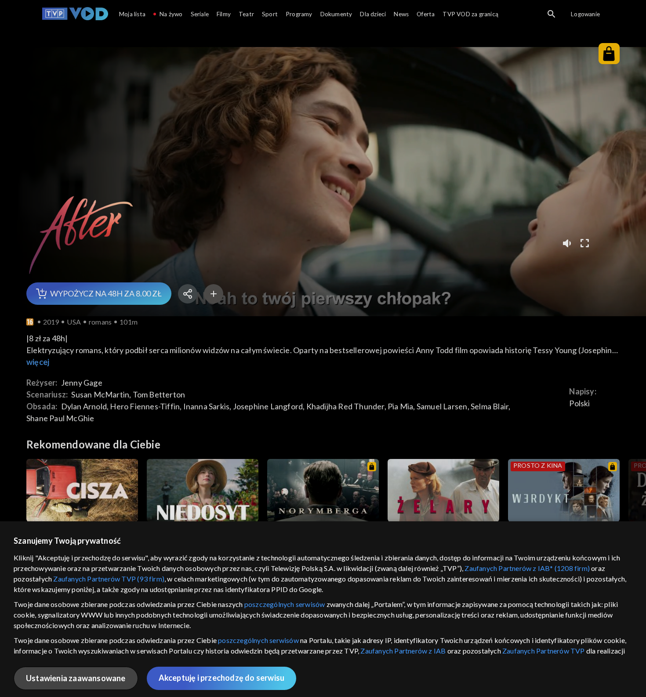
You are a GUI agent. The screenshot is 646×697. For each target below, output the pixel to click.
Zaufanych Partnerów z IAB (403, 650)
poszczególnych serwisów (284, 604)
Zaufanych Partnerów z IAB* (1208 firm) (527, 568)
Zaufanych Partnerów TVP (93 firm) (108, 578)
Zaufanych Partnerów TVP (543, 650)
